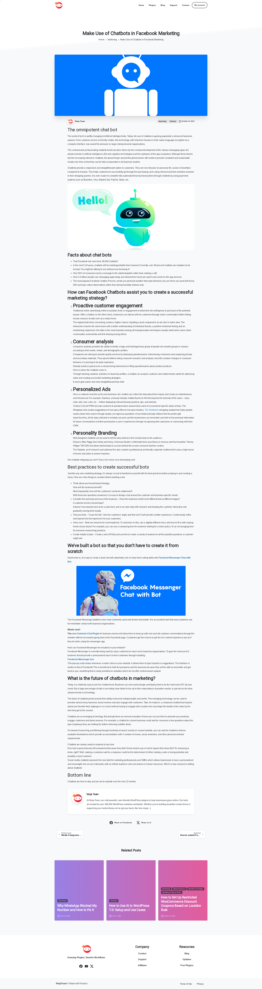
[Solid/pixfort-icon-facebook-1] (81, 966)
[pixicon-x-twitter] (92, 966)
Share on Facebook (123, 822)
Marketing (112, 39)
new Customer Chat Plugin (85, 633)
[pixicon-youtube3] (86, 966)
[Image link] (86, 949)
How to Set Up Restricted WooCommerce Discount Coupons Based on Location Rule (181, 903)
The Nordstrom (152, 410)
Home (101, 39)
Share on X (146, 822)
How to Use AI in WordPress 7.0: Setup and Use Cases (129, 908)
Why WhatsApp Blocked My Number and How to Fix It (77, 908)
